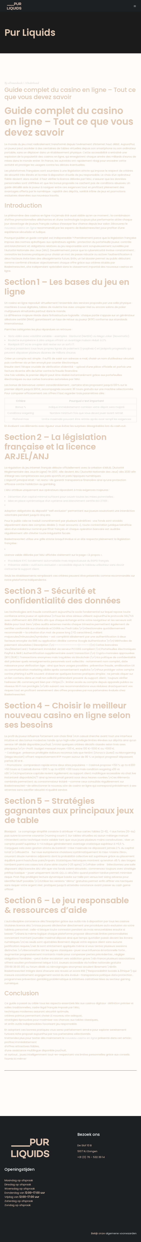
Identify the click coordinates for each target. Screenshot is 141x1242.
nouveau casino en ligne (20, 228)
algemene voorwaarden (121, 1233)
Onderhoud (32, 83)
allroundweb (15, 83)
